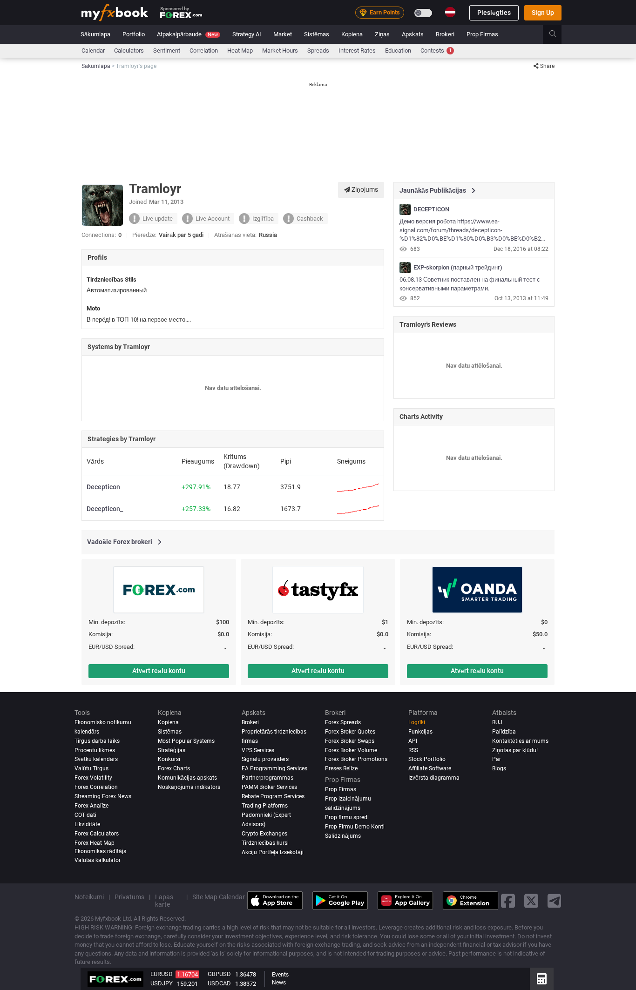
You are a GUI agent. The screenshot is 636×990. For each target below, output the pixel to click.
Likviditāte (87, 825)
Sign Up (543, 12)
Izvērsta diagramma (434, 778)
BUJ (497, 722)
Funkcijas (420, 731)
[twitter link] (531, 901)
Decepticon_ (105, 508)
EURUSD (161, 973)
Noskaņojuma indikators (189, 787)
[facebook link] (508, 901)
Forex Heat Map (94, 843)
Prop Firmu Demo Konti (355, 827)
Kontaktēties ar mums (520, 741)
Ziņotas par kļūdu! (515, 750)
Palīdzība (504, 731)
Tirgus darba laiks (97, 741)
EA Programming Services (274, 769)
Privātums (129, 897)
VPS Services (258, 750)
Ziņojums (364, 189)
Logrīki (416, 722)
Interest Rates (357, 50)
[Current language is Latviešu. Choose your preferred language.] (450, 12)
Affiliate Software (429, 769)
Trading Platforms (265, 806)
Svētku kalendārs (96, 759)
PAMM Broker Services (269, 787)
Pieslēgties (494, 12)
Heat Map (240, 50)
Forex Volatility (93, 778)
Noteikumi (89, 897)
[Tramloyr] (405, 209)
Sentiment (166, 50)
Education (398, 50)
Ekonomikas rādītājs (100, 852)
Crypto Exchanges (264, 834)
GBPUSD (219, 973)
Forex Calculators (96, 834)
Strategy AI (246, 34)
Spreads (318, 50)
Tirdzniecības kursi (265, 843)
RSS (413, 750)
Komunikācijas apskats (187, 778)
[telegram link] (555, 901)
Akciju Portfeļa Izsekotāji (273, 852)
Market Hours (280, 50)
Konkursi (169, 759)
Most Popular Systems (186, 741)
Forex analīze (91, 806)
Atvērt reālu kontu (158, 670)
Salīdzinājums (343, 836)
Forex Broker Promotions (356, 759)
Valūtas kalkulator (97, 860)
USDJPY (161, 983)
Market (282, 34)
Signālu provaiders (265, 759)
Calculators (129, 50)
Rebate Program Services (273, 797)
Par (496, 759)
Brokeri (445, 34)
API (412, 741)
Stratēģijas (171, 750)
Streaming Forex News (102, 797)
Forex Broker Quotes (350, 731)
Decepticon (103, 487)
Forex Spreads (343, 722)
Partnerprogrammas (267, 778)
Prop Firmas (482, 34)
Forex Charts (174, 769)
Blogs (499, 769)
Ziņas (382, 34)
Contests (436, 50)
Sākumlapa (95, 34)
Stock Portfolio (427, 759)
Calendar (93, 50)
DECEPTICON (431, 209)
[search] (558, 34)
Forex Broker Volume (351, 750)
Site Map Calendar (218, 897)
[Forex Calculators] (542, 979)
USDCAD (219, 983)
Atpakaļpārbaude (187, 34)
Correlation (203, 50)
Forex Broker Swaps (349, 741)
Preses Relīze (341, 769)
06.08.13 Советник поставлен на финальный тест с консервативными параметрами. (469, 284)
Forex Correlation (96, 787)
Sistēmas (316, 34)
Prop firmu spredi (347, 818)
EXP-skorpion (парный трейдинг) (457, 267)
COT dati (85, 815)
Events (280, 974)
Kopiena (352, 34)
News (279, 982)
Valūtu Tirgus (91, 769)
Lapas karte (164, 901)
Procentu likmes (94, 750)
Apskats (413, 34)
